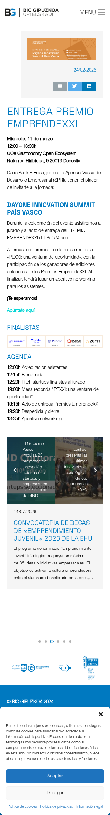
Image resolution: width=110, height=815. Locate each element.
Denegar (55, 793)
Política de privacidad (56, 807)
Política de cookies (22, 807)
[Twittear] (75, 86)
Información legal (89, 807)
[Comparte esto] (89, 86)
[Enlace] (32, 12)
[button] (101, 714)
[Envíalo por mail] (60, 86)
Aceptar (55, 776)
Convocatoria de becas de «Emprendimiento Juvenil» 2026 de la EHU (53, 530)
